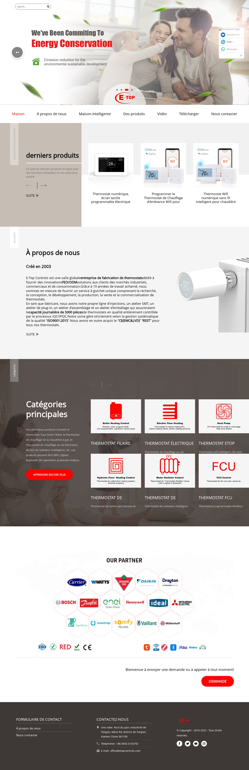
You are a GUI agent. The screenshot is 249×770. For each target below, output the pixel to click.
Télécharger (189, 113)
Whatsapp (232, 49)
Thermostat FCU (215, 497)
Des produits (134, 113)
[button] (117, 90)
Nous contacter (224, 113)
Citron (230, 42)
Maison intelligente (95, 113)
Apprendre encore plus (49, 474)
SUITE (30, 195)
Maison (18, 113)
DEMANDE (218, 681)
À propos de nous (52, 113)
